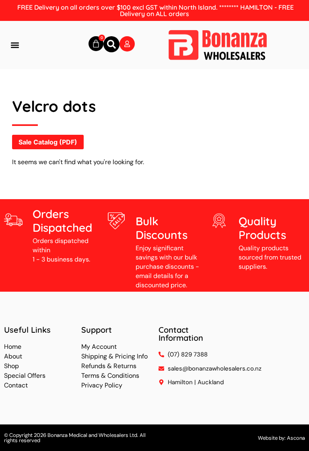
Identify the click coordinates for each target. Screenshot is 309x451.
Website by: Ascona (281, 438)
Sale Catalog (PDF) (48, 142)
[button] (14, 45)
